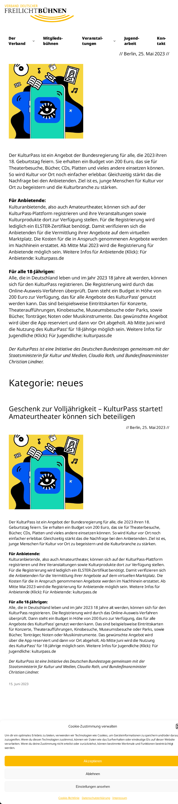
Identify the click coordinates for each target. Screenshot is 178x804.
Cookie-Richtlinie (68, 798)
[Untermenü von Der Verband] (33, 41)
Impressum (119, 798)
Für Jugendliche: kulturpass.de (80, 335)
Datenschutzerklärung (96, 798)
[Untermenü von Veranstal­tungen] (114, 41)
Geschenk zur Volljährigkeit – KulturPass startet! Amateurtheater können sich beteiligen (85, 412)
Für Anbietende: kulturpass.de (70, 592)
